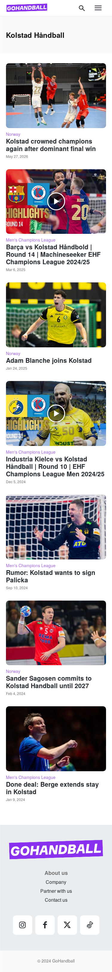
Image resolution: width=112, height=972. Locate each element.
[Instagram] (22, 925)
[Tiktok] (89, 925)
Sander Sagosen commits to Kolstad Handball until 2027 (49, 682)
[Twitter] (67, 925)
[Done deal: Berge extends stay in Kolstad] (56, 738)
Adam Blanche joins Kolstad (49, 360)
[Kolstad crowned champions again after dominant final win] (56, 95)
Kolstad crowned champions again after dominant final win (51, 144)
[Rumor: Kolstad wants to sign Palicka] (56, 526)
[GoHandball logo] (27, 7)
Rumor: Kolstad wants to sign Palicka (50, 576)
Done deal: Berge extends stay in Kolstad (52, 788)
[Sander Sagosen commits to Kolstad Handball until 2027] (56, 633)
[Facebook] (45, 925)
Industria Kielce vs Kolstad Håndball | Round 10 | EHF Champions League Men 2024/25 (55, 466)
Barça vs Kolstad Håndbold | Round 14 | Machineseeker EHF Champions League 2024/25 (53, 254)
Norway (13, 134)
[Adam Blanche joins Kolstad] (56, 314)
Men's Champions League (31, 240)
